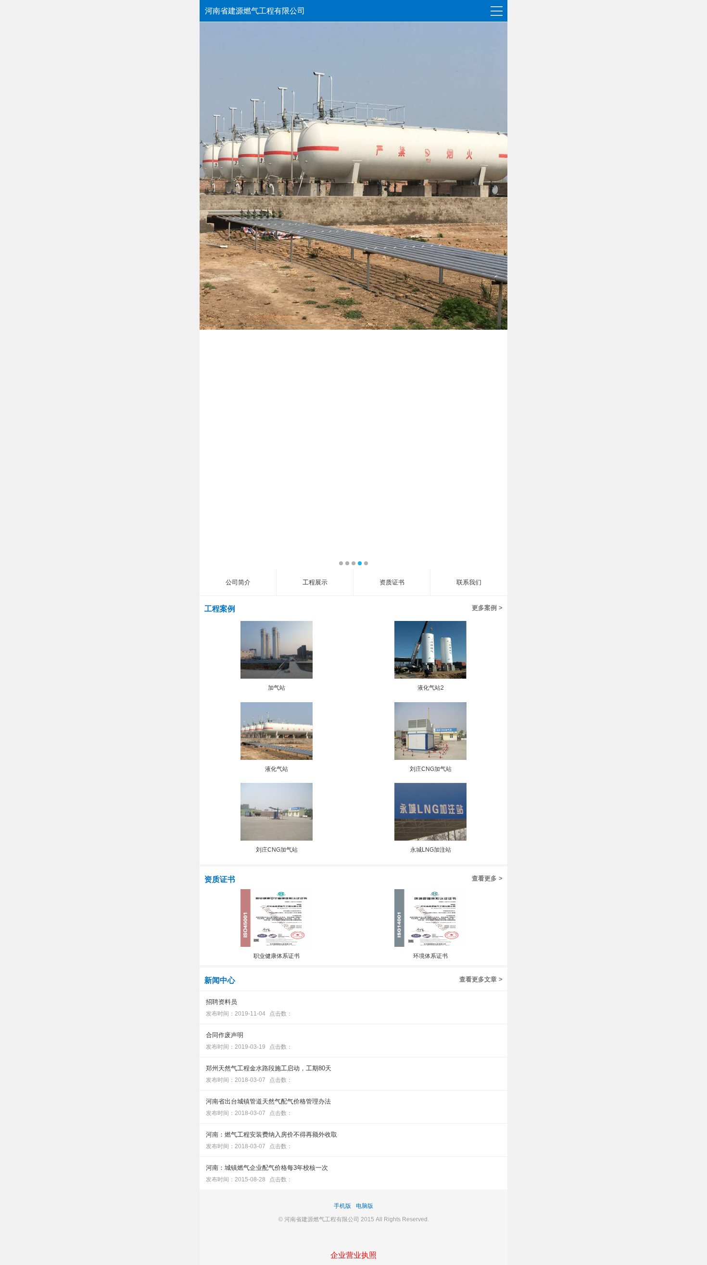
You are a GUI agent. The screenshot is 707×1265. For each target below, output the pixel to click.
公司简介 (238, 582)
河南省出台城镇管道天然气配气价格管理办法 (268, 1101)
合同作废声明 (224, 1035)
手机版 (342, 1206)
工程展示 (315, 582)
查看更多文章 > (481, 979)
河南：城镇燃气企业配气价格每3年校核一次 (267, 1167)
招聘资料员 (221, 1001)
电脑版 (364, 1206)
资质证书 (391, 582)
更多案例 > (487, 607)
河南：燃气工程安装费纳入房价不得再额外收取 (271, 1134)
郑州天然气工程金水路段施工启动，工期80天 (268, 1068)
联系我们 (468, 582)
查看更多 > (487, 878)
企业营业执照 (353, 1255)
